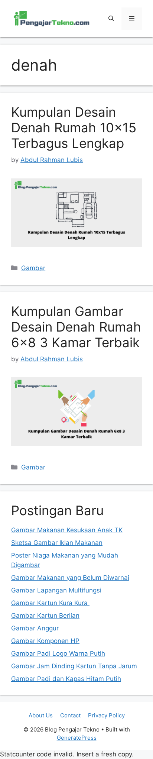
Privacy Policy (106, 715)
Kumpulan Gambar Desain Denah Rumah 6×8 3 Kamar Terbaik (76, 326)
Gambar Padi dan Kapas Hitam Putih (66, 678)
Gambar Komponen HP (45, 641)
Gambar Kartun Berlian (45, 615)
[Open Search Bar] (111, 18)
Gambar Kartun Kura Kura (50, 603)
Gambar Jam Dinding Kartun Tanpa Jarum (74, 666)
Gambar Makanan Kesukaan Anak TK (67, 530)
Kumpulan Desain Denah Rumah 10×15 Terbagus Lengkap (73, 127)
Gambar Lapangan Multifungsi (56, 590)
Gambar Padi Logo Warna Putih (58, 653)
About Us (41, 715)
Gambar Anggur (35, 628)
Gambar (33, 268)
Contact (70, 715)
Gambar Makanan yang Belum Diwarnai (70, 577)
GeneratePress (77, 737)
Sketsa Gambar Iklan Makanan (56, 542)
